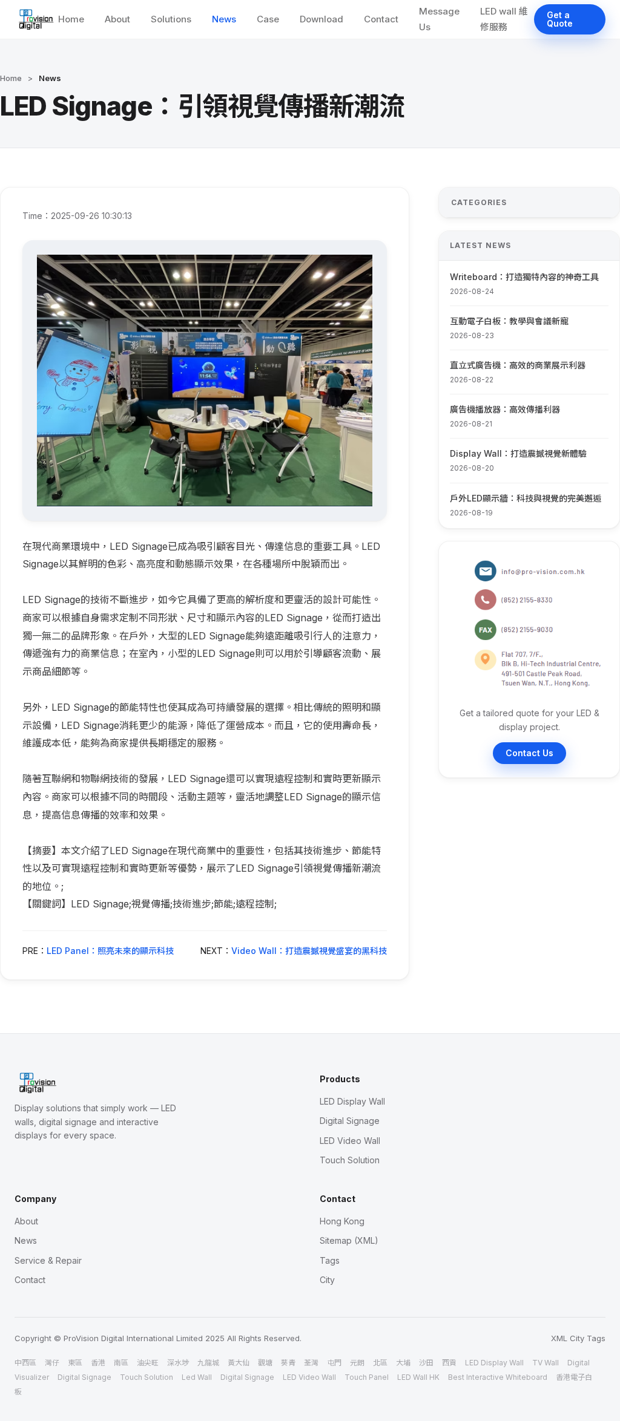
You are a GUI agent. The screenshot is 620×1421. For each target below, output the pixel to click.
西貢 (449, 1362)
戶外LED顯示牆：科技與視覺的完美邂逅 (525, 498)
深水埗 (178, 1362)
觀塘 (265, 1362)
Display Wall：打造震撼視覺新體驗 (518, 453)
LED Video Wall (350, 1140)
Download (321, 19)
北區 (380, 1362)
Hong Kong (342, 1221)
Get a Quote (560, 19)
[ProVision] (36, 19)
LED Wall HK (418, 1377)
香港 (98, 1362)
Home (71, 19)
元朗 (357, 1362)
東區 (75, 1362)
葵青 (288, 1362)
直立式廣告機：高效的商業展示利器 (517, 365)
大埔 (403, 1362)
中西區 (25, 1362)
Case (268, 19)
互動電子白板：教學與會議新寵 (509, 321)
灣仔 (52, 1362)
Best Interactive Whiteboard (497, 1377)
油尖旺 (148, 1362)
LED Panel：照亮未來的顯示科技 (110, 951)
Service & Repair (48, 1260)
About (117, 19)
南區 (121, 1362)
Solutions (171, 19)
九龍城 (208, 1362)
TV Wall (545, 1362)
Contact (381, 19)
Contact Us (529, 753)
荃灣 (311, 1362)
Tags (330, 1260)
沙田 (426, 1362)
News (224, 19)
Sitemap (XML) (349, 1240)
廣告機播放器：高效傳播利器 (505, 409)
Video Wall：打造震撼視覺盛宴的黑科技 (309, 951)
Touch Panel (367, 1377)
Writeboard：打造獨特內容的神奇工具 (524, 277)
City (327, 1280)
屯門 (334, 1362)
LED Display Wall (352, 1101)
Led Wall (197, 1377)
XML (559, 1338)
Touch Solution (350, 1160)
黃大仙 (238, 1362)
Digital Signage (350, 1121)
